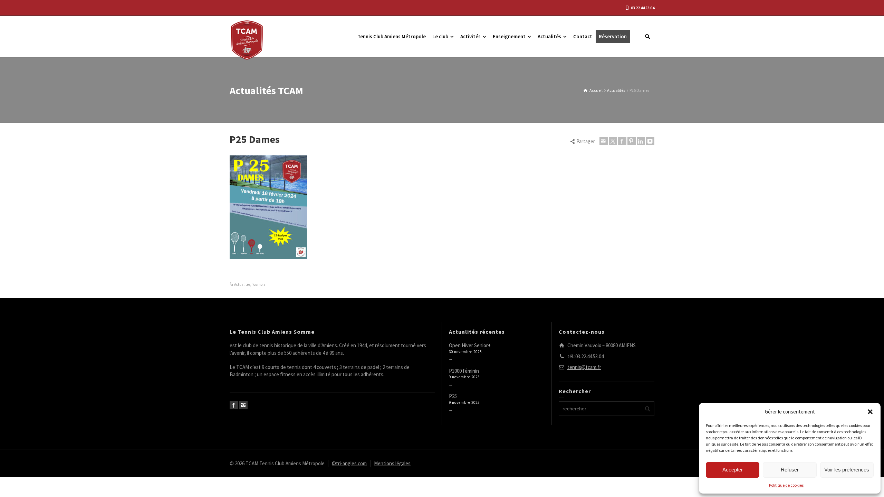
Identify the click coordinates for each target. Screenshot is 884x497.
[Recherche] (647, 36)
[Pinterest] (631, 141)
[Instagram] (243, 405)
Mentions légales (392, 463)
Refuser (790, 469)
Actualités (242, 284)
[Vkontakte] (650, 141)
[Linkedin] (641, 141)
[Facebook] (622, 141)
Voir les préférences (846, 469)
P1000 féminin (464, 371)
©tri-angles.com (349, 463)
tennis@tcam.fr (584, 367)
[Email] (603, 141)
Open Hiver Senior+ (470, 345)
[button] (870, 411)
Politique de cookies (786, 485)
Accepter (732, 469)
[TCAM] (247, 39)
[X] (613, 141)
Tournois (258, 284)
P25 (453, 396)
